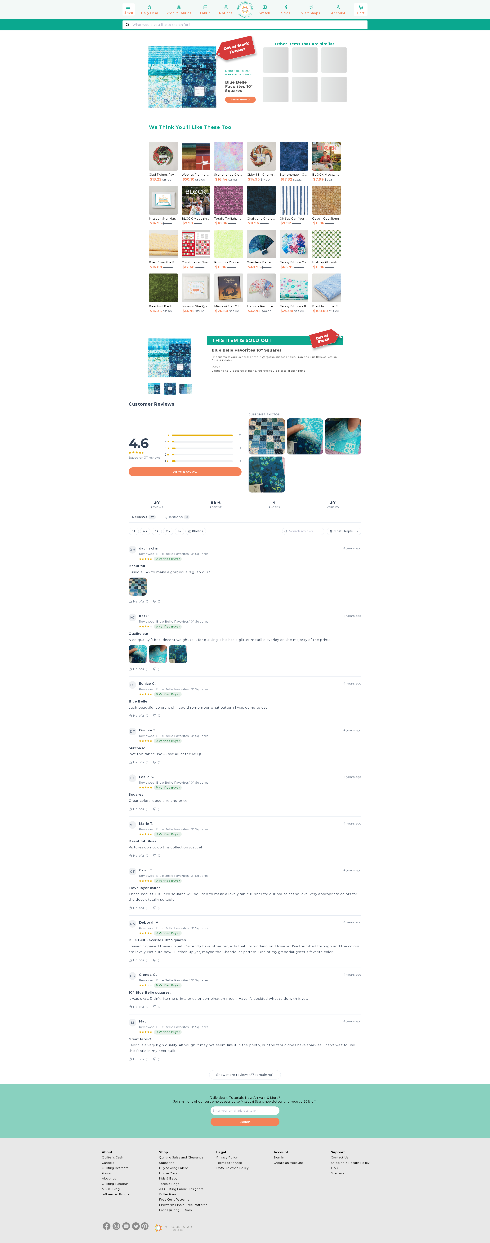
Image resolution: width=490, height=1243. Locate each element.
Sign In (279, 1157)
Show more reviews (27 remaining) (245, 1075)
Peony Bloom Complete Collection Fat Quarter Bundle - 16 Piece (294, 262)
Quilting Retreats (115, 1168)
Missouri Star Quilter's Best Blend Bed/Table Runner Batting (196, 306)
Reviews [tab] (143, 517)
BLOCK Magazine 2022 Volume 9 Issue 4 (196, 218)
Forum (107, 1173)
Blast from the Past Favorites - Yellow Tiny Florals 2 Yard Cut (163, 262)
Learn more (239, 99)
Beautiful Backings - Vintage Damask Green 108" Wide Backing (163, 306)
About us (109, 1178)
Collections (167, 1194)
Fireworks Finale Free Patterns (183, 1204)
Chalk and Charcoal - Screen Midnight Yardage (261, 218)
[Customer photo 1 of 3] (138, 654)
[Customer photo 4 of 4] (266, 474)
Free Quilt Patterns (174, 1199)
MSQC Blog (111, 1189)
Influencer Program (117, 1194)
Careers (108, 1162)
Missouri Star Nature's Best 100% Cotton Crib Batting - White (163, 218)
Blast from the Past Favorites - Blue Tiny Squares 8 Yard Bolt (326, 306)
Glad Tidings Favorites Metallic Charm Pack (163, 174)
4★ (145, 531)
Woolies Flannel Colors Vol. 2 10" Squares (196, 174)
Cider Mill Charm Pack (261, 174)
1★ (179, 531)
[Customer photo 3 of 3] (178, 654)
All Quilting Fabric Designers (181, 1189)
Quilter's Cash (112, 1157)
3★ (156, 531)
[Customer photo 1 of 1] (138, 586)
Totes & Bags (169, 1183)
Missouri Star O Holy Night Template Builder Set (228, 306)
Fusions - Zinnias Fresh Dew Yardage (228, 262)
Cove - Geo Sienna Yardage (326, 218)
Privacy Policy (227, 1157)
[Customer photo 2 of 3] (158, 654)
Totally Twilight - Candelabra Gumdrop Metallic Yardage (228, 218)
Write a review (185, 472)
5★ (133, 531)
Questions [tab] (176, 517)
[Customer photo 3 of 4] (343, 436)
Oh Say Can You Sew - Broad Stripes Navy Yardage (294, 218)
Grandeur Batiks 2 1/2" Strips (261, 262)
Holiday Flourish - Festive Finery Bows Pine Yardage (326, 262)
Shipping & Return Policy (350, 1162)
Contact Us (339, 1157)
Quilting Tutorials (115, 1183)
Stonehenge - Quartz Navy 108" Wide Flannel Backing (294, 174)
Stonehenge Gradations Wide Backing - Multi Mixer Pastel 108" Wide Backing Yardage (228, 174)
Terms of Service (229, 1162)
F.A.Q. (335, 1168)
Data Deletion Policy (232, 1168)
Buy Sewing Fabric (173, 1168)
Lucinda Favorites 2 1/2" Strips (261, 306)
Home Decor (169, 1173)
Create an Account (288, 1162)
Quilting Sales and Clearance (181, 1157)
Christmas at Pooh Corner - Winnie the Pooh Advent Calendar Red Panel (196, 262)
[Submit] (127, 24)
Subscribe (167, 1162)
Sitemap (337, 1173)
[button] (128, 9)
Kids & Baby (168, 1178)
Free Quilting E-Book (175, 1210)
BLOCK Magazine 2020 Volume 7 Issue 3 (326, 174)
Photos (197, 531)
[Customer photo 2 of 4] (305, 436)
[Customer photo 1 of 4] (266, 436)
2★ (168, 531)
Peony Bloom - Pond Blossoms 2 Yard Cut (294, 306)
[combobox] (245, 24)
